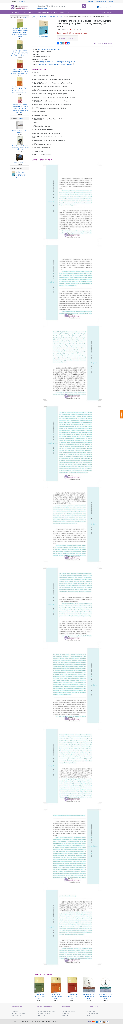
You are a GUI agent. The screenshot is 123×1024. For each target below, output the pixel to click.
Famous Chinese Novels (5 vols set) (20, 131)
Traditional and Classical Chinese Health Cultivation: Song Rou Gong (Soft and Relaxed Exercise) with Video (20, 53)
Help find (65, 1015)
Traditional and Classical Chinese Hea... (39, 996)
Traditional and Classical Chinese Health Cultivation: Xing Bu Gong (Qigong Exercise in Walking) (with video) (20, 32)
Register (109, 12)
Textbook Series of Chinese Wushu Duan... (88, 996)
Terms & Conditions (18, 1013)
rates (53, 1011)
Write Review (108, 43)
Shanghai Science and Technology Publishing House (57, 62)
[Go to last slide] (34, 989)
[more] (21, 118)
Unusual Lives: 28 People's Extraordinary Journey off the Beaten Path (20, 147)
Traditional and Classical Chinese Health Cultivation (54, 64)
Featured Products (42, 12)
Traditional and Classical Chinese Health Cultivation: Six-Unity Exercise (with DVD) (20, 71)
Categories (16, 12)
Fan (58, 49)
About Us (15, 1011)
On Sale (54, 12)
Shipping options (42, 1011)
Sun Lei (40, 49)
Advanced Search (42, 8)
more (24, 17)
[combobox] (59, 6)
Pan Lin (45, 49)
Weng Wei (52, 49)
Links (88, 1015)
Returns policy (41, 1015)
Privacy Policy (16, 1015)
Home (33, 16)
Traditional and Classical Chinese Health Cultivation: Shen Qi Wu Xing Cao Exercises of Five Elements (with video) (20, 108)
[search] (84, 6)
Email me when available (67, 38)
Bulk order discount (43, 1013)
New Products (28, 12)
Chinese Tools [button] (64, 12)
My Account (89, 1)
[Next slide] (110, 989)
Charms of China (41, 16)
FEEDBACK (121, 414)
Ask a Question (98, 43)
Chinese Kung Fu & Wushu (55, 16)
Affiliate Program (92, 1013)
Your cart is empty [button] (105, 7)
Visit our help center (68, 1011)
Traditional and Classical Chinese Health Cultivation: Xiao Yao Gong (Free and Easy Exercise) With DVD (20, 90)
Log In (103, 12)
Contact (110, 1)
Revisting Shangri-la (20, 162)
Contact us (65, 1013)
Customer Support (100, 1)
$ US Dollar (20, 1)
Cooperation (91, 1011)
